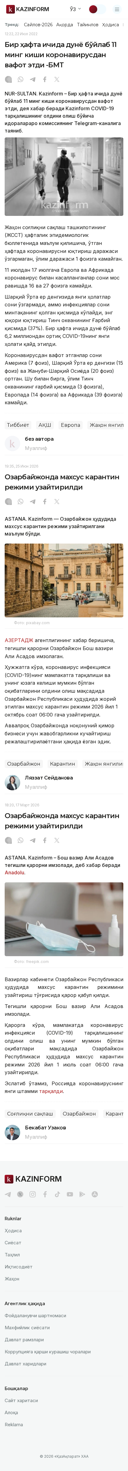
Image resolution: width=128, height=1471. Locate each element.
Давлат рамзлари (24, 1340)
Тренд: (12, 24)
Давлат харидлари (25, 1364)
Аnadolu (14, 872)
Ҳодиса (110, 24)
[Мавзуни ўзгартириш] (97, 9)
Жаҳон (12, 1279)
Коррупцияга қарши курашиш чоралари (48, 1352)
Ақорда (64, 24)
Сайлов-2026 (38, 24)
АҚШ (45, 425)
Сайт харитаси (21, 1400)
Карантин (62, 764)
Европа (70, 425)
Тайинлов (88, 24)
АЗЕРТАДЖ (20, 640)
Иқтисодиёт (19, 1267)
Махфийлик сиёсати (27, 1327)
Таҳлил (12, 1255)
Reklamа (14, 1424)
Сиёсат (13, 1243)
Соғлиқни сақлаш (30, 1114)
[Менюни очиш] (117, 9)
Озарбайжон (23, 764)
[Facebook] (44, 80)
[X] (57, 80)
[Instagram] (8, 80)
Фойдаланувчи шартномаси (35, 1315)
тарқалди (51, 1091)
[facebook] (45, 1194)
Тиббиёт (18, 425)
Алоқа (11, 1412)
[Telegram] (32, 80)
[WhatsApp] (20, 80)
